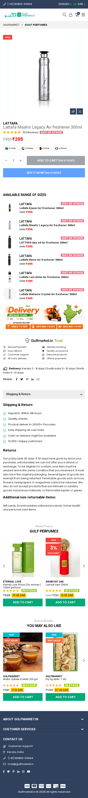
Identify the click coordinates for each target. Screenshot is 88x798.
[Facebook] (4, 771)
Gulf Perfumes (36, 25)
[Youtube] (28, 771)
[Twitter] (8, 771)
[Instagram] (23, 771)
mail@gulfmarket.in (21, 764)
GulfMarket (11, 25)
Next (84, 566)
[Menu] (83, 15)
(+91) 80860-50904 (19, 4)
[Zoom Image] (80, 111)
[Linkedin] (18, 771)
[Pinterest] (13, 771)
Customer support (20, 746)
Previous (4, 566)
